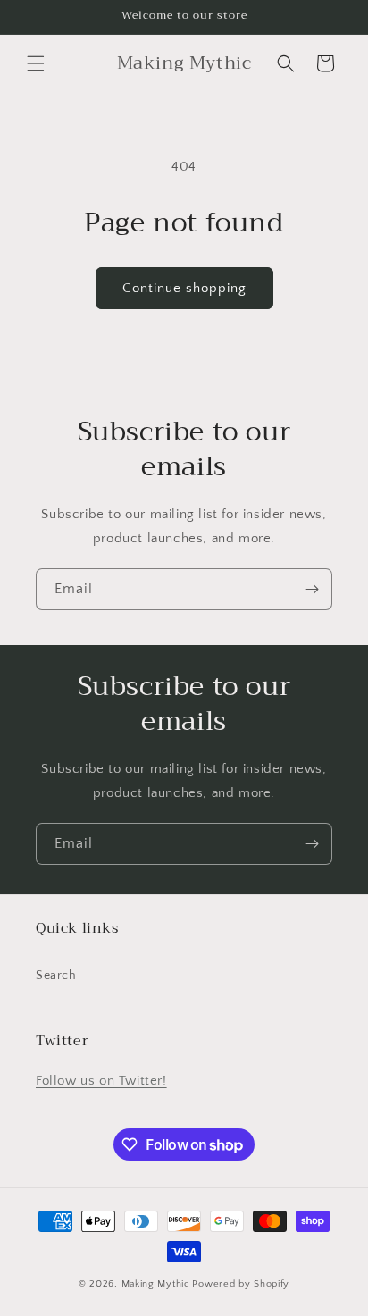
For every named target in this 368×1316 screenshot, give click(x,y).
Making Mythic (155, 1283)
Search (56, 975)
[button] (35, 63)
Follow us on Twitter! (101, 1080)
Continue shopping (184, 288)
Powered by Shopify (240, 1283)
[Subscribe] (311, 589)
